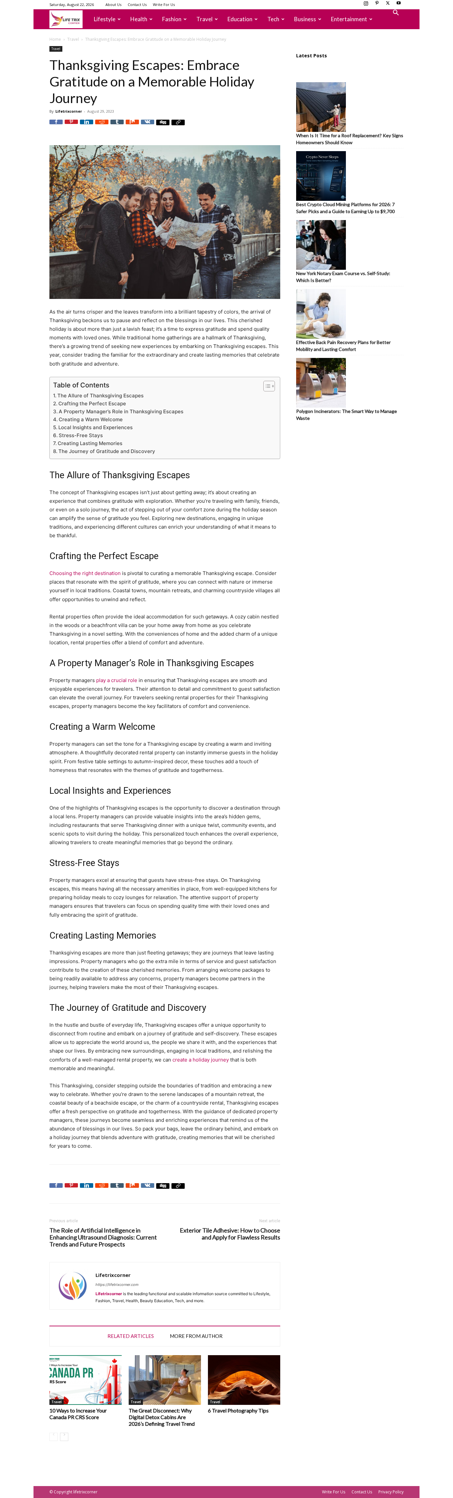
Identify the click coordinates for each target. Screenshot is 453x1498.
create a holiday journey (200, 1060)
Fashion (171, 19)
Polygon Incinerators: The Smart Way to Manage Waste (346, 414)
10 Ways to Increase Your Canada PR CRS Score (78, 1413)
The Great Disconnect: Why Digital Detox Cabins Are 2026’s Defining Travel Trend (162, 1417)
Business (305, 19)
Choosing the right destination (85, 573)
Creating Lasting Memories (90, 443)
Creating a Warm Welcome (91, 419)
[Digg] (162, 126)
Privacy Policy (391, 1492)
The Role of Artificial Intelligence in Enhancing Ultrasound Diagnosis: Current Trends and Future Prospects (103, 1237)
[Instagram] (366, 5)
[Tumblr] (117, 126)
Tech (273, 19)
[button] (396, 13)
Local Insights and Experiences (95, 427)
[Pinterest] (377, 5)
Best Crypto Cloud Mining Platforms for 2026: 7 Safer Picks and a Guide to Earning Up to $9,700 (345, 208)
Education (239, 19)
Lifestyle (104, 19)
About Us (113, 4)
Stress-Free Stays (81, 435)
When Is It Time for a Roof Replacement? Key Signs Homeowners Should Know (349, 139)
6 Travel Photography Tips (238, 1410)
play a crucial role (116, 680)
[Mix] (132, 126)
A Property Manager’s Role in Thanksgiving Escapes (121, 411)
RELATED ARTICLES (130, 1336)
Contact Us (137, 4)
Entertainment (349, 19)
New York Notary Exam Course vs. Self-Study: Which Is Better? (343, 276)
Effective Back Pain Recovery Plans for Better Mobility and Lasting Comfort (343, 345)
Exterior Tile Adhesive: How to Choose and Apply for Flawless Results (230, 1234)
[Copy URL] (178, 126)
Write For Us (164, 4)
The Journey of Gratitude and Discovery (106, 451)
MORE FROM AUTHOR (196, 1336)
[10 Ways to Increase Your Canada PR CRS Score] (85, 1380)
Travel (204, 19)
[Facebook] (56, 126)
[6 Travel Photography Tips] (244, 1380)
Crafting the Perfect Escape (92, 403)
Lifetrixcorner (68, 111)
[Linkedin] (86, 126)
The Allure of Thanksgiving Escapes (100, 395)
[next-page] (64, 1437)
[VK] (147, 126)
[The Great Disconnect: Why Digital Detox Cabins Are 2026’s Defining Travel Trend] (165, 1380)
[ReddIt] (101, 126)
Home (55, 39)
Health (138, 19)
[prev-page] (53, 1437)
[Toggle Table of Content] (265, 386)
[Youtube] (399, 5)
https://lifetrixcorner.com (117, 1284)
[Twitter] (388, 5)
